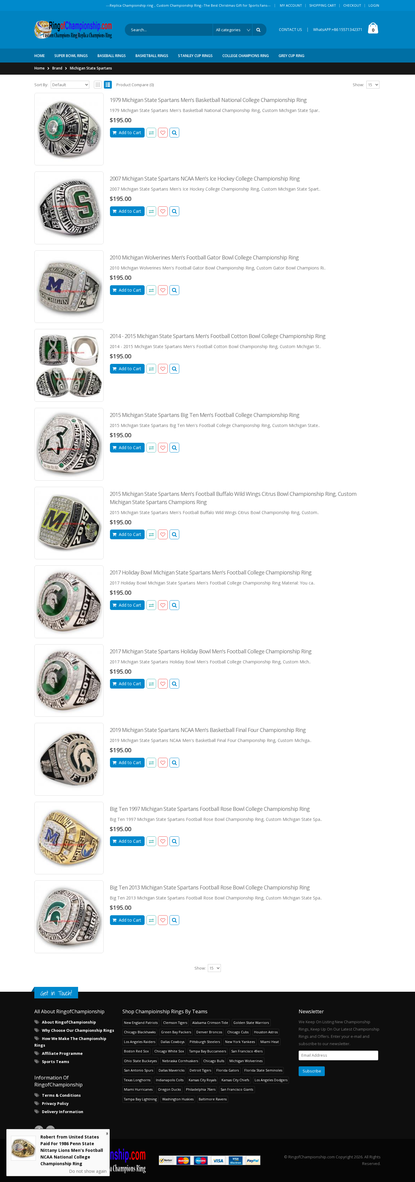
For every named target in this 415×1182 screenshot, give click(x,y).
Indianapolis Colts (169, 1080)
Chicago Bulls (213, 1060)
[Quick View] (174, 132)
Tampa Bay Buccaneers (207, 1051)
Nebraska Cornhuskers (180, 1060)
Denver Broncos (209, 1032)
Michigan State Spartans (91, 68)
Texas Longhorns (137, 1080)
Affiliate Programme (62, 1053)
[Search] (259, 30)
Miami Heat (269, 1041)
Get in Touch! (56, 993)
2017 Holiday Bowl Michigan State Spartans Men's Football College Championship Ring (210, 572)
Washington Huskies (178, 1099)
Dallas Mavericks (171, 1070)
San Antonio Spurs (138, 1070)
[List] (108, 85)
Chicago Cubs (238, 1032)
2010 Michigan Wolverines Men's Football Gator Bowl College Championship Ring (204, 257)
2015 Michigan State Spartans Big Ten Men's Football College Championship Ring (204, 414)
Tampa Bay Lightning (140, 1099)
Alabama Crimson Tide (210, 1022)
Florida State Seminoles (263, 1070)
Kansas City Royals (202, 1080)
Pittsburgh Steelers (205, 1041)
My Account (291, 5)
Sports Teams (55, 1061)
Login (374, 5)
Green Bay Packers (176, 1032)
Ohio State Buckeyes (140, 1060)
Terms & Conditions (61, 1095)
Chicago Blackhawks (140, 1032)
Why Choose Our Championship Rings (78, 1030)
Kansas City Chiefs (235, 1080)
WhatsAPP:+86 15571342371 (337, 29)
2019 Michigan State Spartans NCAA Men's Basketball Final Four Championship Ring (208, 729)
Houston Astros (266, 1032)
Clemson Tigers (175, 1022)
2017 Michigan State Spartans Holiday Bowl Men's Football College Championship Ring (210, 651)
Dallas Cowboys (172, 1041)
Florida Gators (227, 1070)
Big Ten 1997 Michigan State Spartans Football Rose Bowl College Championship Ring (210, 808)
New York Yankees (240, 1041)
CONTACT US (290, 29)
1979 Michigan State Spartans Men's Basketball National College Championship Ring (208, 99)
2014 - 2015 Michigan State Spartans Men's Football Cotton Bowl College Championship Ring (217, 336)
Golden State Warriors (251, 1022)
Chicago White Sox (169, 1051)
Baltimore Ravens (213, 1099)
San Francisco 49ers (246, 1051)
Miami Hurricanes (138, 1089)
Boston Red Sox (136, 1051)
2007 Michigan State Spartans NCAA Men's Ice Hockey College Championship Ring (205, 178)
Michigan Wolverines (245, 1060)
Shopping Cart (322, 5)
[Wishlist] (163, 132)
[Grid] (98, 85)
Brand (57, 68)
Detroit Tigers (200, 1070)
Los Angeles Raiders (139, 1041)
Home (39, 68)
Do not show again (88, 1171)
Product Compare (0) (135, 84)
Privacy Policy (55, 1103)
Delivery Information (62, 1111)
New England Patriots (141, 1022)
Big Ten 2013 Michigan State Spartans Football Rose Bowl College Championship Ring (210, 887)
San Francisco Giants (237, 1089)
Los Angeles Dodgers (271, 1080)
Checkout (352, 5)
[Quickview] (151, 132)
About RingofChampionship (69, 1022)
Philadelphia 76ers (200, 1089)
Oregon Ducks (169, 1089)
